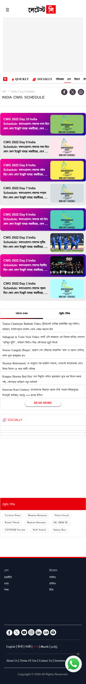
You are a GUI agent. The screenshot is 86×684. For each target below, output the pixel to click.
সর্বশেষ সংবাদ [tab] (22, 314)
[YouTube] (24, 632)
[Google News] (46, 632)
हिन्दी (20, 647)
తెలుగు (44, 647)
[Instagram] (31, 632)
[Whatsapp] (81, 92)
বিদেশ (77, 79)
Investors (59, 661)
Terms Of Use (28, 661)
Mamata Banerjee (37, 516)
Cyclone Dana (13, 516)
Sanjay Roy (59, 530)
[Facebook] (64, 92)
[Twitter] (73, 92)
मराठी (28, 647)
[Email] (53, 632)
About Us (12, 661)
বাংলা (35, 647)
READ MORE (43, 403)
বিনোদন (53, 571)
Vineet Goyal (61, 516)
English (10, 647)
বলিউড (52, 577)
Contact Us (45, 661)
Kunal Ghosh (12, 523)
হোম (4, 92)
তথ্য (6, 584)
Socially (44, 79)
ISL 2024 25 (60, 523)
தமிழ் (54, 647)
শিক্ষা (6, 590)
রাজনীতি (8, 577)
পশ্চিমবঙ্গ (60, 79)
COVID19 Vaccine (15, 530)
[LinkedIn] (38, 632)
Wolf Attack (39, 530)
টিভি (51, 590)
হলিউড (52, 584)
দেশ (69, 79)
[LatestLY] (42, 10)
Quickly (22, 79)
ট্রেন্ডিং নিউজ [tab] (64, 314)
